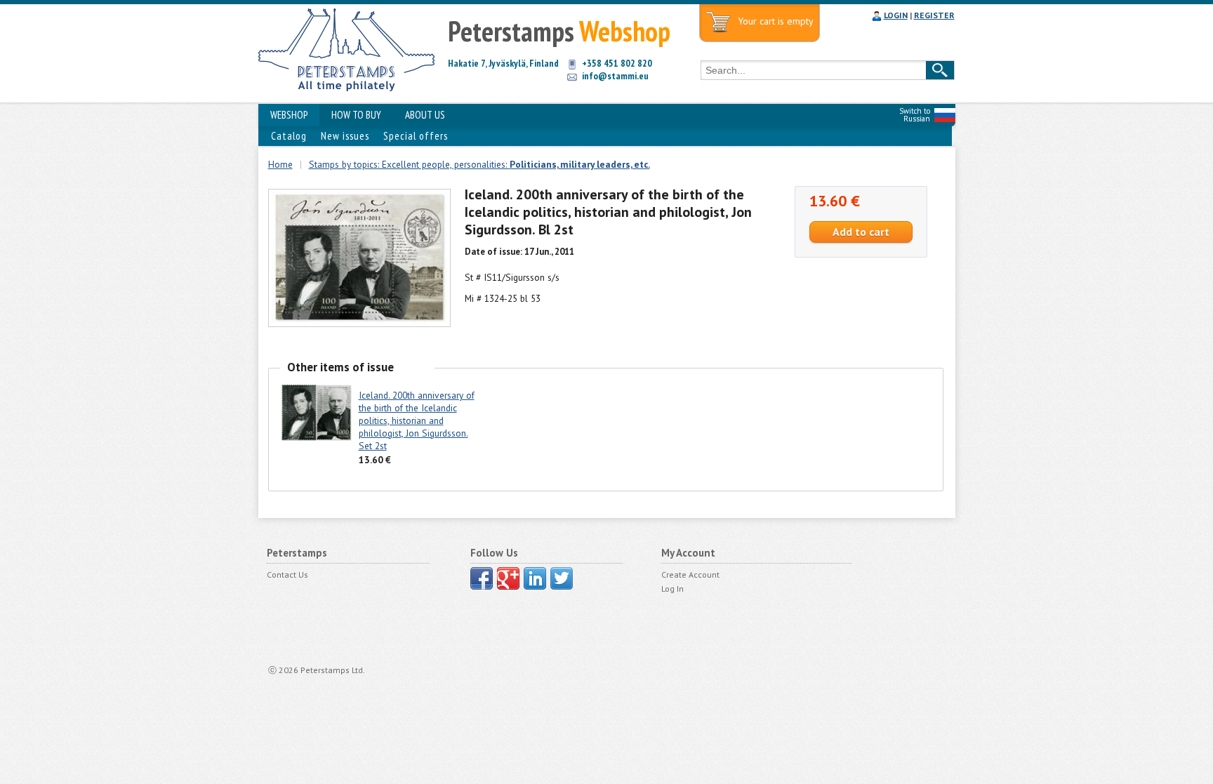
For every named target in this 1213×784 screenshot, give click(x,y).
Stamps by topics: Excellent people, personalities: (479, 164)
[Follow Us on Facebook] (481, 578)
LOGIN (896, 15)
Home (280, 164)
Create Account (690, 574)
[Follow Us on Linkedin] (535, 578)
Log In (672, 588)
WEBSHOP (288, 114)
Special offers (415, 135)
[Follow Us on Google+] (508, 578)
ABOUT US (425, 114)
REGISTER (934, 15)
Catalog (289, 135)
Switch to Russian (914, 115)
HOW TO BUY (356, 114)
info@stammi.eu (615, 75)
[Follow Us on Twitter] (561, 578)
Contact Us (287, 574)
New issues (345, 135)
